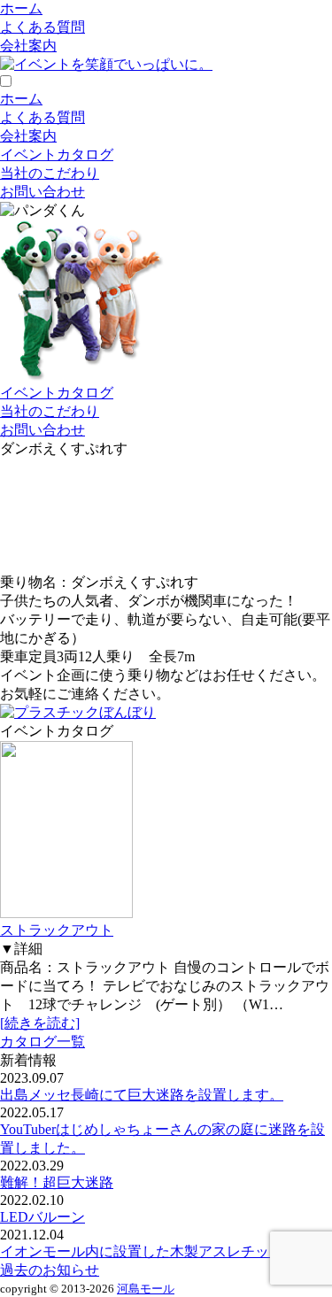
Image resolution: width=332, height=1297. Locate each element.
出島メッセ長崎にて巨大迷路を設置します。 (141, 1094)
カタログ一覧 (42, 1041)
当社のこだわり (49, 173)
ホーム (21, 8)
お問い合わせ (42, 191)
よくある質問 (42, 27)
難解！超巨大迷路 (56, 1182)
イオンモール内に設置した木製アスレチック (141, 1251)
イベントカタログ (56, 154)
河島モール (145, 1288)
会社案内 (28, 45)
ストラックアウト (56, 930)
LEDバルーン (42, 1216)
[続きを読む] (40, 1023)
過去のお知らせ (49, 1270)
